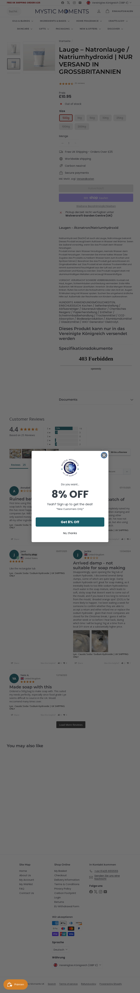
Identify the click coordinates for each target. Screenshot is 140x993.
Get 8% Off (70, 522)
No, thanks (70, 533)
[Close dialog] (104, 455)
